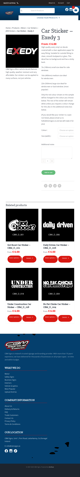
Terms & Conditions (12, 424)
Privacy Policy (10, 421)
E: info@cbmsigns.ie (12, 446)
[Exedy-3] (22, 51)
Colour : (44, 130)
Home (8, 28)
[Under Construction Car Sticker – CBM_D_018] (22, 284)
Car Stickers (32, 28)
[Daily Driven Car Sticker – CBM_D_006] (58, 225)
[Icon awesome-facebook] (67, 9)
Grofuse (51, 467)
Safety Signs (9, 377)
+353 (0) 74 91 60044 (9, 3)
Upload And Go (11, 392)
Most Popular (10, 389)
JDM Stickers (10, 31)
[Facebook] (45, 185)
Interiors (8, 383)
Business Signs (10, 380)
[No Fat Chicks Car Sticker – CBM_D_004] (58, 284)
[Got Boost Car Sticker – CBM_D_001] (22, 225)
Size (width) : (46, 136)
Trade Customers (11, 415)
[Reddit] (55, 185)
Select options (14, 258)
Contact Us (9, 418)
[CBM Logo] (9, 12)
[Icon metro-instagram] (71, 9)
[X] (50, 185)
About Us (8, 406)
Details (28, 258)
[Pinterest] (59, 185)
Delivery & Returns (12, 409)
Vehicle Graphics (11, 386)
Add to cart (48, 172)
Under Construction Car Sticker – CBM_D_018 (19, 306)
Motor (23, 28)
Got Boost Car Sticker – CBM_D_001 (18, 246)
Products (15, 28)
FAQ (6, 412)
